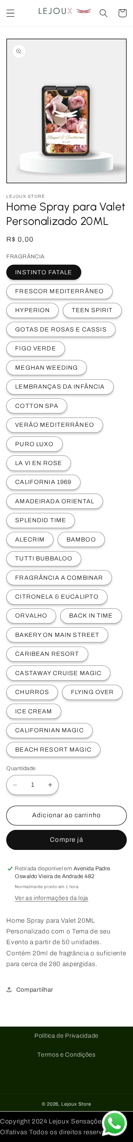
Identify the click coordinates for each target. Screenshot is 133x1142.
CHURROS (32, 692)
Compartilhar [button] (34, 989)
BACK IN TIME (91, 615)
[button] (10, 13)
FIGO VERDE (35, 348)
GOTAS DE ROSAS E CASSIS (60, 329)
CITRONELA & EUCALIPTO (57, 596)
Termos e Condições (66, 1054)
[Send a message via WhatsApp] (114, 1123)
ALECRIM (30, 539)
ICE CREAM (33, 711)
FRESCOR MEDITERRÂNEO (59, 291)
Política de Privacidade (66, 1036)
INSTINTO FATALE (43, 272)
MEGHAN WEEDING (46, 367)
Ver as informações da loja (51, 898)
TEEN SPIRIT (92, 310)
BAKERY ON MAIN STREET (57, 635)
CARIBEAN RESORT (47, 654)
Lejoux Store (76, 1104)
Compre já (66, 839)
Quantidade (21, 768)
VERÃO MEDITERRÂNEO (54, 425)
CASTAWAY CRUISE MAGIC (58, 673)
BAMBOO (81, 539)
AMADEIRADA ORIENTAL (54, 501)
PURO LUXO (34, 444)
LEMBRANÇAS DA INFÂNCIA (60, 386)
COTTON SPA (36, 406)
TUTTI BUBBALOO (43, 558)
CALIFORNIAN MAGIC (49, 730)
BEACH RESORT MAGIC (53, 749)
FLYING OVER (92, 692)
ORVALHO (31, 615)
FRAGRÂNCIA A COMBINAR (59, 578)
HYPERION (32, 310)
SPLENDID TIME (40, 520)
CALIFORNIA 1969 (43, 482)
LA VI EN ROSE (38, 463)
